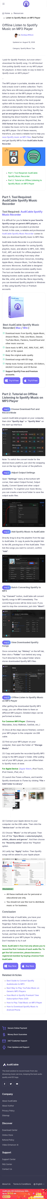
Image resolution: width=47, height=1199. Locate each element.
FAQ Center (7, 1164)
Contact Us (7, 1169)
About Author (8, 1106)
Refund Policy (8, 1140)
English (38, 1184)
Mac (18, 327)
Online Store (7, 1135)
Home (7, 13)
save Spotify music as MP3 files (16, 137)
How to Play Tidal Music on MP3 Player (24, 1003)
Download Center (9, 1130)
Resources (18, 13)
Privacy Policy (8, 1111)
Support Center (9, 1159)
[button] (12, 380)
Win (25, 327)
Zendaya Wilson (27, 35)
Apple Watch (25, 769)
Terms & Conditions (22, 1184)
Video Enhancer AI (10, 1145)
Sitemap (5, 1115)
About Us (6, 1184)
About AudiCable (9, 1101)
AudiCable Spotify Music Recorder (18, 234)
